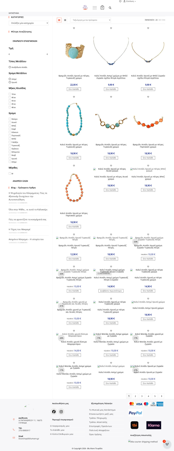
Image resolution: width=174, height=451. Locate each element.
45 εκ (14, 104)
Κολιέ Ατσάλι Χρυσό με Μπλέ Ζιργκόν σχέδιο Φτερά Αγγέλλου (148, 77)
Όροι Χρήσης (95, 434)
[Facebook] (54, 411)
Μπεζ (14, 125)
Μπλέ (14, 139)
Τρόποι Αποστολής (98, 422)
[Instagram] (61, 411)
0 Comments (22, 203)
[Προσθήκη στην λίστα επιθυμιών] (74, 28)
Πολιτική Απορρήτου (99, 430)
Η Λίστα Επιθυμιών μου (61, 434)
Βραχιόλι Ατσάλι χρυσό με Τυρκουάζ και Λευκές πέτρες (74, 311)
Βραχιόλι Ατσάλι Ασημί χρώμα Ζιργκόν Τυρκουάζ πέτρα (74, 279)
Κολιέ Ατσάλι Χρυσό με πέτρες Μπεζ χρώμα (148, 178)
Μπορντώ (16, 152)
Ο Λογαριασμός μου (59, 426)
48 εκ (14, 107)
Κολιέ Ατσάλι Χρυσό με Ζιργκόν (148, 372)
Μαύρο (15, 119)
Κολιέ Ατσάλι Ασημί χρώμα (111, 372)
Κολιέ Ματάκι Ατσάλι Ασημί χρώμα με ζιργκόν (111, 343)
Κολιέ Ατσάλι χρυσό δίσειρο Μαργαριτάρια (74, 343)
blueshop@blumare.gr (29, 438)
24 (156, 20)
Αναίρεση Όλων (20, 181)
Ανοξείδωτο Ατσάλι (19, 67)
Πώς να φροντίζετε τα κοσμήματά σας (27, 219)
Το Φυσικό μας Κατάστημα (102, 410)
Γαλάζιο (15, 142)
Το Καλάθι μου (57, 430)
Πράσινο (15, 148)
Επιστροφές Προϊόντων (100, 426)
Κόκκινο (15, 132)
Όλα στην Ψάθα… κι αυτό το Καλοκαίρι (28, 209)
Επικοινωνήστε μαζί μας (101, 414)
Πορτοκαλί (16, 135)
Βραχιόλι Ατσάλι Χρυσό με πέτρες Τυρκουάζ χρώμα (74, 77)
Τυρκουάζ (16, 145)
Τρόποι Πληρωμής (98, 418)
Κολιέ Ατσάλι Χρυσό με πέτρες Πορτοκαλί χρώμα (74, 214)
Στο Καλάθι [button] (74, 89)
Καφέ (14, 129)
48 (160, 20)
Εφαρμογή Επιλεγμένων (25, 41)
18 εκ (14, 94)
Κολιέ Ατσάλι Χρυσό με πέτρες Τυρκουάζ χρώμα (74, 145)
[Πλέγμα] (59, 20)
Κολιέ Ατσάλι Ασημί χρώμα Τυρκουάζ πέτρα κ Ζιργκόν (111, 279)
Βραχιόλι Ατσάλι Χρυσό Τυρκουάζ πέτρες (111, 246)
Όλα (163, 20)
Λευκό (14, 122)
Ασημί (14, 79)
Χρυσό (14, 82)
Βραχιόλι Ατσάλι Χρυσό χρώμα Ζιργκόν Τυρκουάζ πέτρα (148, 246)
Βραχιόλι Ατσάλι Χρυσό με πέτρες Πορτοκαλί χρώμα (148, 145)
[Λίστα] (65, 20)
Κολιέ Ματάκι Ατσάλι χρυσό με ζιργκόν (148, 343)
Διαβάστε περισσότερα (111, 291)
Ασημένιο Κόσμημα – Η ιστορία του (26, 239)
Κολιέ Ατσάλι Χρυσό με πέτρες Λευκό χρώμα (111, 178)
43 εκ (14, 100)
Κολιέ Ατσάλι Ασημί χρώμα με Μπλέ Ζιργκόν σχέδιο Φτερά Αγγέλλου (111, 77)
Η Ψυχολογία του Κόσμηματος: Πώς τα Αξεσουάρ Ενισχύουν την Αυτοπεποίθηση (28, 196)
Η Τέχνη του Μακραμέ (19, 229)
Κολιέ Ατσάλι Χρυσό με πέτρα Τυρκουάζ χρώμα (148, 279)
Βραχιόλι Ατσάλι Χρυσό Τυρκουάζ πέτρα (74, 246)
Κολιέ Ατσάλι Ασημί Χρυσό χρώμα (148, 308)
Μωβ (14, 155)
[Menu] (95, 7)
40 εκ (14, 97)
